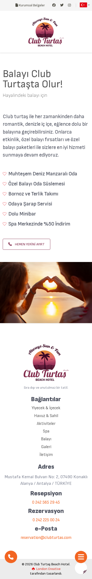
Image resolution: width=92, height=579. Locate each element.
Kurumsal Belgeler (31, 5)
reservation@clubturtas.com (46, 538)
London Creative (48, 569)
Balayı (46, 439)
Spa (46, 431)
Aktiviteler (46, 424)
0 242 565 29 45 (46, 502)
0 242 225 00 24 (46, 520)
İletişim (46, 455)
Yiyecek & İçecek (46, 408)
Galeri (46, 447)
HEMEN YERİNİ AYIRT (29, 244)
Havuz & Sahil (46, 416)
